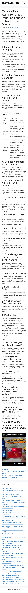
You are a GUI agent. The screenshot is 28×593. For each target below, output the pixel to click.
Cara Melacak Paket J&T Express (10, 494)
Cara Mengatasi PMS (7, 520)
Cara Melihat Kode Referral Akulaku (11, 575)
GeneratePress (14, 591)
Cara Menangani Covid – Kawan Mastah (12, 545)
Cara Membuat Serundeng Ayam (10, 547)
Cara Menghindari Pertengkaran (10, 577)
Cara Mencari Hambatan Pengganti (11, 583)
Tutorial (6, 469)
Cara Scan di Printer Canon (9, 510)
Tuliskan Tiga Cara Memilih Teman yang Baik (13, 565)
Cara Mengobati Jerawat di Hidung (11, 500)
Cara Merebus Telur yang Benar (10, 488)
